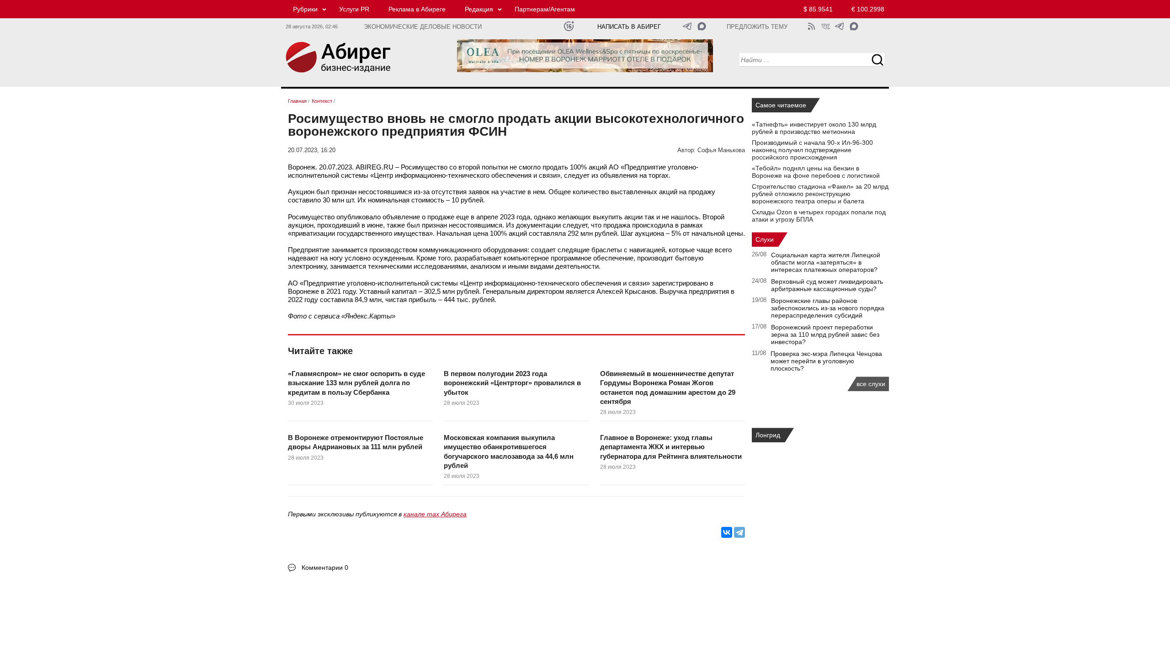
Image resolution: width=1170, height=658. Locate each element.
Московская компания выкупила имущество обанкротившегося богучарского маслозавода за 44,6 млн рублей (509, 451)
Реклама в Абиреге (417, 9)
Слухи (764, 239)
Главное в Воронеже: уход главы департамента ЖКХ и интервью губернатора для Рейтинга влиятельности (671, 447)
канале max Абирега (435, 514)
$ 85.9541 (818, 9)
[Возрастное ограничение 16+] (569, 26)
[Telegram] (739, 532)
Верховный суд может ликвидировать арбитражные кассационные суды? (827, 285)
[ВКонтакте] (726, 532)
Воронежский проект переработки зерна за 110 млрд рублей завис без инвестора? (825, 334)
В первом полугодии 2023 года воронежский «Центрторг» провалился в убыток (512, 383)
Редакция (479, 9)
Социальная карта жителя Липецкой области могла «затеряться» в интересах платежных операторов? (825, 262)
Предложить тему (757, 27)
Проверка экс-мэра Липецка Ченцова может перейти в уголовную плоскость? (826, 361)
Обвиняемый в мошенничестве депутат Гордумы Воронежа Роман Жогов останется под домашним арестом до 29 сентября (667, 387)
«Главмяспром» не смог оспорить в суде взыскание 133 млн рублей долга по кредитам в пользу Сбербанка (356, 383)
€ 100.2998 (867, 9)
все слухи (870, 383)
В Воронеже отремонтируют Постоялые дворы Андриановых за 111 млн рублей (355, 442)
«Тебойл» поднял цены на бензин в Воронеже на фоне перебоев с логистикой (816, 171)
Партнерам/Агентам (545, 9)
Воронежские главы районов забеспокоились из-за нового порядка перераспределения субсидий (827, 308)
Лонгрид (767, 435)
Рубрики (305, 9)
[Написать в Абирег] (702, 26)
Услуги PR (354, 9)
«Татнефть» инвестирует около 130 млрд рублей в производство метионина (814, 128)
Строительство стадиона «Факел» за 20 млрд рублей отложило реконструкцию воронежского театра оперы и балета (820, 194)
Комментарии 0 (325, 567)
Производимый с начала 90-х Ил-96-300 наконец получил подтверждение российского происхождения (812, 150)
